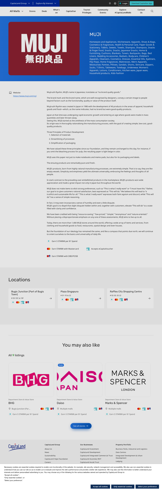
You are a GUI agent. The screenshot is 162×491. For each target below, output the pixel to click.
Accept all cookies (100, 486)
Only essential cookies (123, 486)
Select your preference (147, 486)
